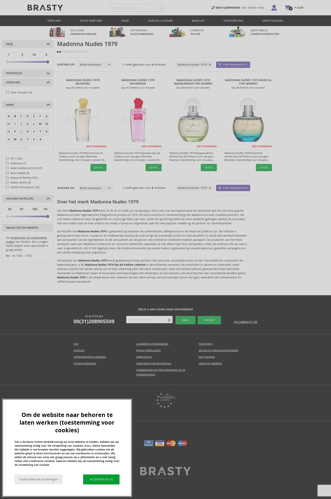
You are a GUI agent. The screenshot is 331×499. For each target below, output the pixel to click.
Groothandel (272, 20)
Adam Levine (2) (21, 182)
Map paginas (207, 357)
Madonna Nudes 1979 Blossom (83, 81)
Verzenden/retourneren (90, 357)
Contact (79, 350)
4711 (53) (16, 158)
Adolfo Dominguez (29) (25, 187)
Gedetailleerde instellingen (38, 479)
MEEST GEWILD (264, 32)
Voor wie (13, 82)
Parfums (54, 20)
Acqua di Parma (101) (24, 177)
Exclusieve (83, 32)
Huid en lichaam (160, 20)
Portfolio (14, 73)
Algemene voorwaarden (152, 344)
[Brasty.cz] (165, 477)
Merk (10, 105)
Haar (125, 20)
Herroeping (144, 357)
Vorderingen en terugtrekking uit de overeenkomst (160, 372)
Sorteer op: (66, 64)
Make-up (198, 20)
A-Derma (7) (18, 163)
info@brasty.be (245, 322)
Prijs (9, 44)
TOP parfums (141, 32)
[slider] (7, 62)
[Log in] (274, 8)
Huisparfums (233, 20)
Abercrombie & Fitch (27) (26, 168)
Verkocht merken (210, 363)
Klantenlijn (94, 319)
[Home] (59, 52)
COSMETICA (197, 32)
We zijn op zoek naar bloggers (218, 350)
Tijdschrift (206, 344)
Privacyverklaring (148, 350)
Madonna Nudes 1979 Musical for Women (248, 81)
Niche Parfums (91, 20)
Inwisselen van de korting (153, 363)
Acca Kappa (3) (20, 173)
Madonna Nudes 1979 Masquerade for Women (193, 81)
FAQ (76, 344)
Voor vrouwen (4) (21, 92)
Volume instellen (19, 199)
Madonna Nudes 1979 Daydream (138, 81)
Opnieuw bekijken (85, 363)
